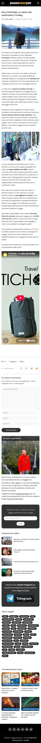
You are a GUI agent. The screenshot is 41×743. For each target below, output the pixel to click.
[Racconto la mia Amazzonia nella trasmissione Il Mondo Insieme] (7, 573)
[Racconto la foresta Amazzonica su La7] (7, 562)
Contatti (26, 740)
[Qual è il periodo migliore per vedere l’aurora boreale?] (30, 704)
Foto (13, 628)
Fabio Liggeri (9, 19)
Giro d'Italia (7, 631)
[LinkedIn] (18, 729)
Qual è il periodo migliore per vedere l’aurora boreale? (30, 715)
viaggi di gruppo (22, 494)
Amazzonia (24, 616)
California (6, 622)
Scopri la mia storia (15, 499)
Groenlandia (18, 631)
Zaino (22, 361)
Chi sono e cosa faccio (12, 438)
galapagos (22, 628)
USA (4, 649)
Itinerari (17, 634)
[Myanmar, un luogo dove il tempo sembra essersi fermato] (7, 541)
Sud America (7, 646)
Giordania (32, 628)
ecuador (6, 628)
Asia (32, 616)
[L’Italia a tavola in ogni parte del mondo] (30, 679)
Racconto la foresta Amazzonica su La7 (26, 561)
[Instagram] (14, 729)
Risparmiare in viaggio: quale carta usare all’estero (10, 690)
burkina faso (28, 619)
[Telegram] (31, 368)
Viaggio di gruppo (9, 653)
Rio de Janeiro (8, 643)
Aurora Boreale (8, 619)
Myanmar (18, 637)
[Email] (37, 368)
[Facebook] (21, 368)
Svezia (17, 646)
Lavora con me (17, 740)
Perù (16, 640)
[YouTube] (22, 729)
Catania (5, 625)
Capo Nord (16, 622)
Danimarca (21, 625)
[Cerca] (38, 3)
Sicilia (25, 643)
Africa (5, 616)
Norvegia (27, 637)
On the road (7, 640)
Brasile (19, 619)
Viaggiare (13, 361)
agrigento (14, 616)
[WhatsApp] (26, 368)
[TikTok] (31, 729)
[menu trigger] (4, 3)
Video (20, 653)
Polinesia (24, 640)
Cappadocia (27, 622)
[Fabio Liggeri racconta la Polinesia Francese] (7, 551)
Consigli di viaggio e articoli (23, 19)
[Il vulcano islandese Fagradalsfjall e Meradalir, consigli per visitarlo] (11, 704)
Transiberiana (27, 646)
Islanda (28, 631)
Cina (13, 625)
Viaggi (12, 649)
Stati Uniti (34, 643)
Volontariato (30, 653)
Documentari (33, 625)
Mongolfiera (7, 637)
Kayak (26, 634)
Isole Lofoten (7, 634)
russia (18, 643)
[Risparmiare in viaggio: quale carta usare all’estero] (11, 679)
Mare (33, 634)
